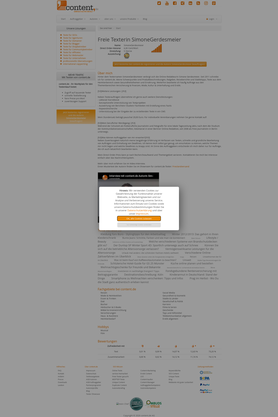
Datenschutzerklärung (139, 210)
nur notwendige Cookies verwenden (139, 225)
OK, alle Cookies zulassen (139, 218)
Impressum (142, 213)
